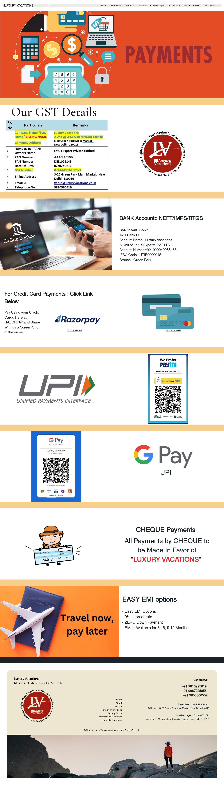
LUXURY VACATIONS (18, 5)
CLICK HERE (74, 330)
